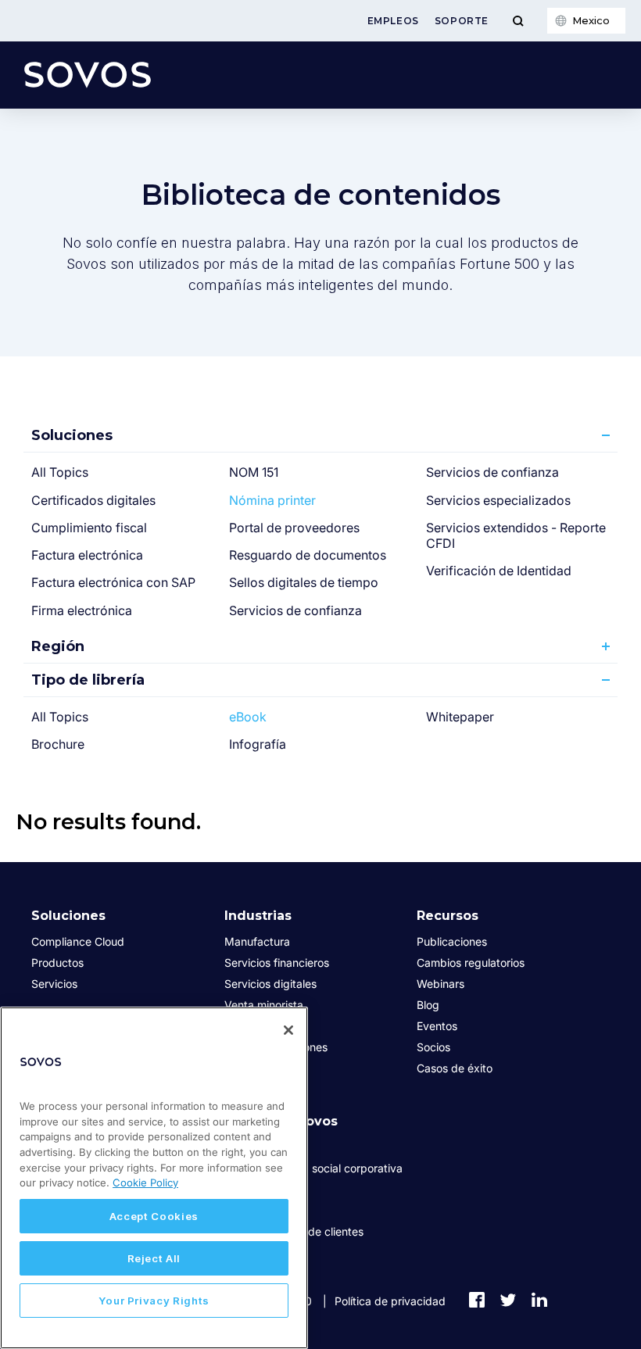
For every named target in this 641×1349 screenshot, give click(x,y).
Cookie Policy (145, 1182)
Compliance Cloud (77, 941)
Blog (428, 1004)
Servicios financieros (276, 962)
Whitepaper (460, 717)
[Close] (288, 1030)
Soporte (462, 21)
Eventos (437, 1025)
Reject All (154, 1258)
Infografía (257, 744)
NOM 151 (253, 472)
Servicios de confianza (295, 610)
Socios (433, 1047)
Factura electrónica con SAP (113, 582)
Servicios (54, 983)
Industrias (258, 915)
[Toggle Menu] (517, 20)
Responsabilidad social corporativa (313, 1168)
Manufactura (257, 941)
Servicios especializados (498, 500)
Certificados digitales (93, 500)
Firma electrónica (81, 610)
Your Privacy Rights (153, 1300)
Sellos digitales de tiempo (303, 582)
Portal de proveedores (294, 527)
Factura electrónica (87, 555)
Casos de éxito (454, 1068)
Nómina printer (272, 500)
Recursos (447, 915)
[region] (154, 1178)
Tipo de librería (88, 680)
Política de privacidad (390, 1301)
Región (57, 646)
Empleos (393, 21)
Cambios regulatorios (471, 962)
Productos (57, 962)
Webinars (440, 983)
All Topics (59, 472)
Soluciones (72, 435)
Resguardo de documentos (307, 555)
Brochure (57, 744)
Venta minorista (263, 1004)
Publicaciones (452, 941)
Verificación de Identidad (498, 570)
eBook (248, 717)
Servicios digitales (270, 983)
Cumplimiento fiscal (89, 527)
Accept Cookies (154, 1216)
